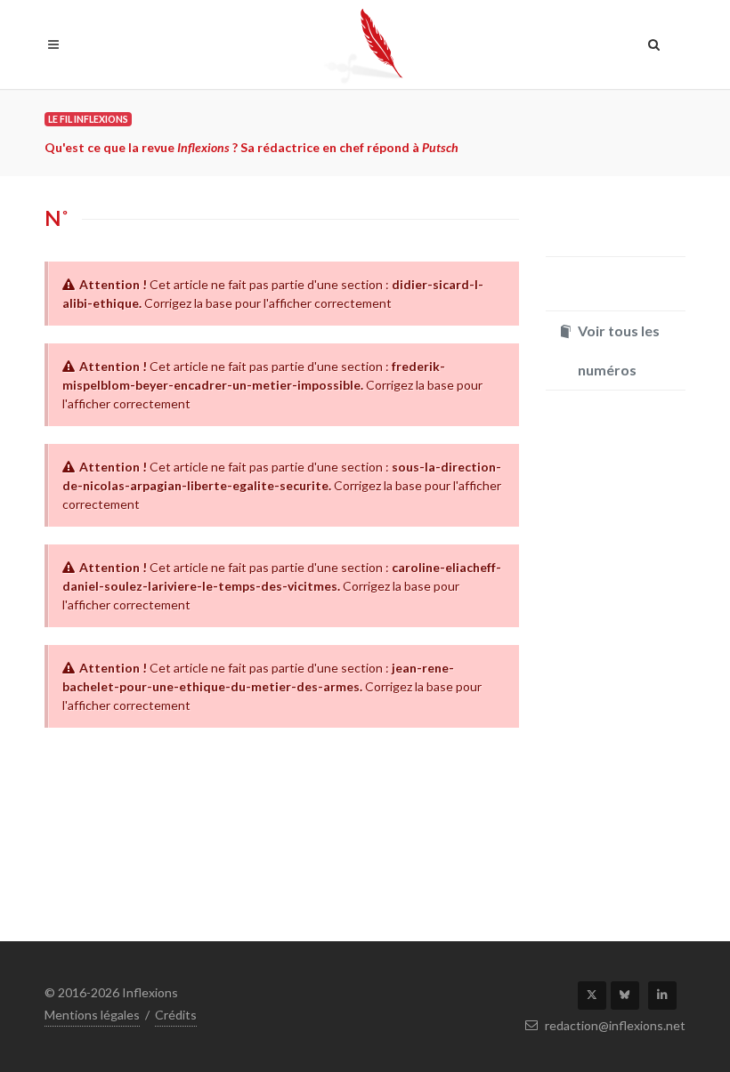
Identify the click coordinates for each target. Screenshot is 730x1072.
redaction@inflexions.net (613, 1025)
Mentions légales (92, 1014)
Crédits (176, 1014)
